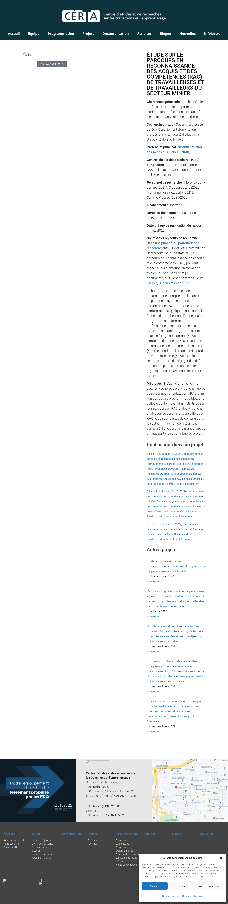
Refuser (182, 886)
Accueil (14, 33)
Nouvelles (187, 33)
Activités (144, 33)
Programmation (61, 33)
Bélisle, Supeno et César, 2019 (169, 283)
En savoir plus (153, 582)
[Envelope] (222, 6)
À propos (9, 834)
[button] (221, 858)
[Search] (206, 6)
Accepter (155, 886)
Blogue (165, 33)
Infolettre (212, 33)
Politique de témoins (169, 896)
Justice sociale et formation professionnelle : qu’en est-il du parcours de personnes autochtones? (176, 566)
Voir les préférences (210, 886)
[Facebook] (213, 6)
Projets (88, 33)
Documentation (116, 33)
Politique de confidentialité (191, 896)
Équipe (33, 33)
